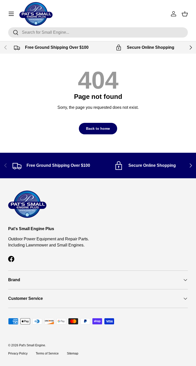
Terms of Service (47, 353)
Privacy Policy (18, 353)
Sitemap (72, 353)
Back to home (98, 128)
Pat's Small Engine (32, 345)
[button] (184, 13)
